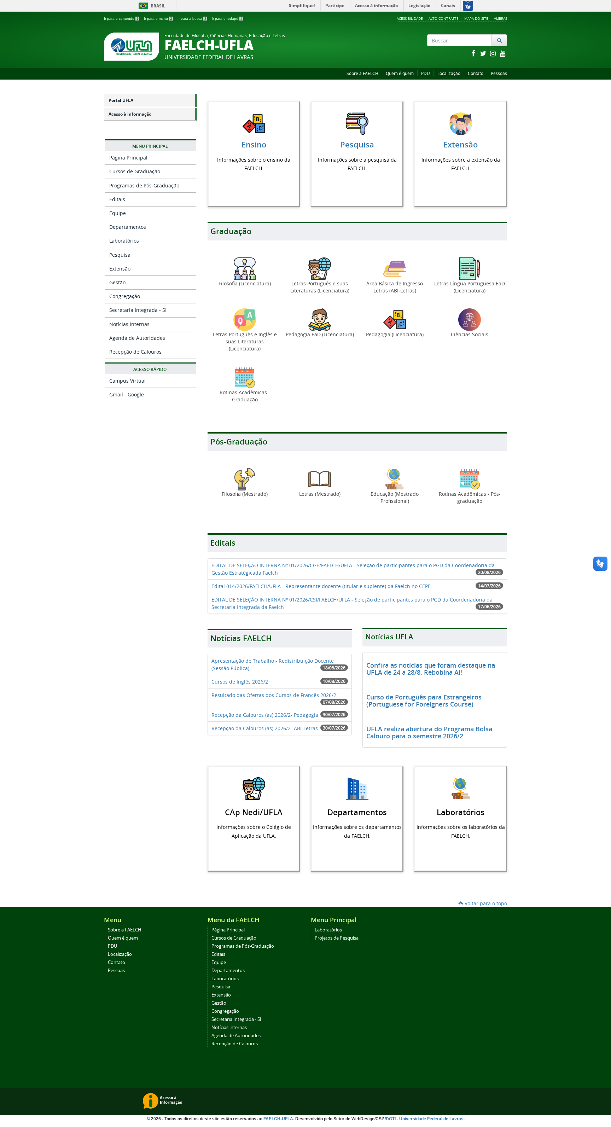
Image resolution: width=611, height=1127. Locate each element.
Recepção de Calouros (135, 351)
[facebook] (474, 53)
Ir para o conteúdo (121, 19)
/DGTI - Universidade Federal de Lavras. (424, 1118)
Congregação (124, 296)
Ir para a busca (192, 19)
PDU (425, 73)
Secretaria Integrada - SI (138, 310)
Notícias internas (129, 324)
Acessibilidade (410, 18)
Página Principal (128, 157)
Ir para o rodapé (227, 19)
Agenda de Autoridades (137, 338)
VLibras (500, 18)
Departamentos (127, 226)
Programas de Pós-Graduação (144, 185)
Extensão (119, 268)
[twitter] (484, 53)
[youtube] (503, 53)
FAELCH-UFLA (278, 1118)
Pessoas (499, 73)
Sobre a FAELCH (362, 73)
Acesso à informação (130, 114)
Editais (117, 199)
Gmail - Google (126, 394)
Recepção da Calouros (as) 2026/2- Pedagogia (264, 714)
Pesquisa (119, 254)
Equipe (117, 213)
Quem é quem (400, 73)
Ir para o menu (158, 19)
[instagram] (494, 53)
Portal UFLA (121, 100)
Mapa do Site (476, 18)
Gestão (117, 282)
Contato (475, 73)
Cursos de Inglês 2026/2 (239, 681)
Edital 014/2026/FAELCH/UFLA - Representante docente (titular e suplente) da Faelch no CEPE (321, 586)
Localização (448, 73)
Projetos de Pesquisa (337, 938)
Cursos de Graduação (134, 171)
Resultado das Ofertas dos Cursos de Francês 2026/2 (273, 695)
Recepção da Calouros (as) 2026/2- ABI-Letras (264, 728)
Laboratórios (124, 240)
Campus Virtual (127, 380)
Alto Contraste (444, 18)
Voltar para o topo (485, 903)
